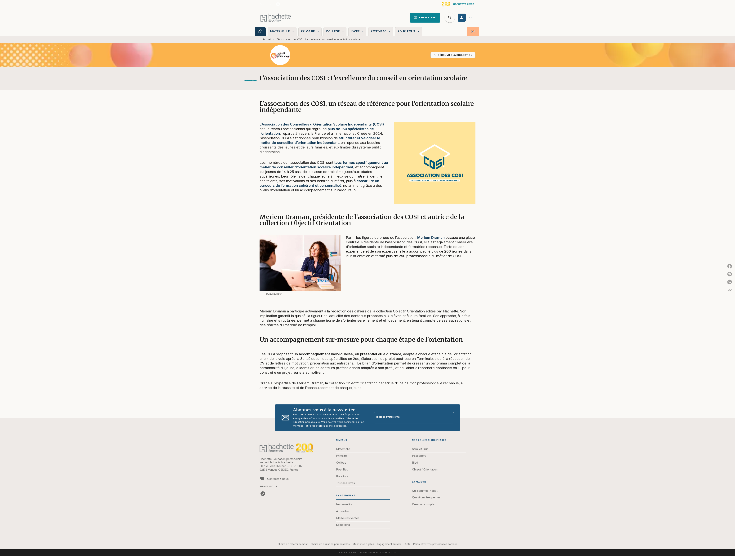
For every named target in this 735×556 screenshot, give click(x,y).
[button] (425, 18)
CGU (407, 544)
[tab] (260, 31)
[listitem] (277, 4)
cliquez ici (340, 426)
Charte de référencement (293, 544)
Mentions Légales (363, 544)
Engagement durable (389, 544)
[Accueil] (276, 17)
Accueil (267, 39)
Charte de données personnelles (330, 544)
